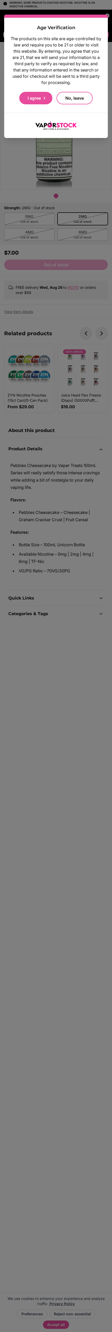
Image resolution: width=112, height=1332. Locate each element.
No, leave (74, 98)
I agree (34, 98)
